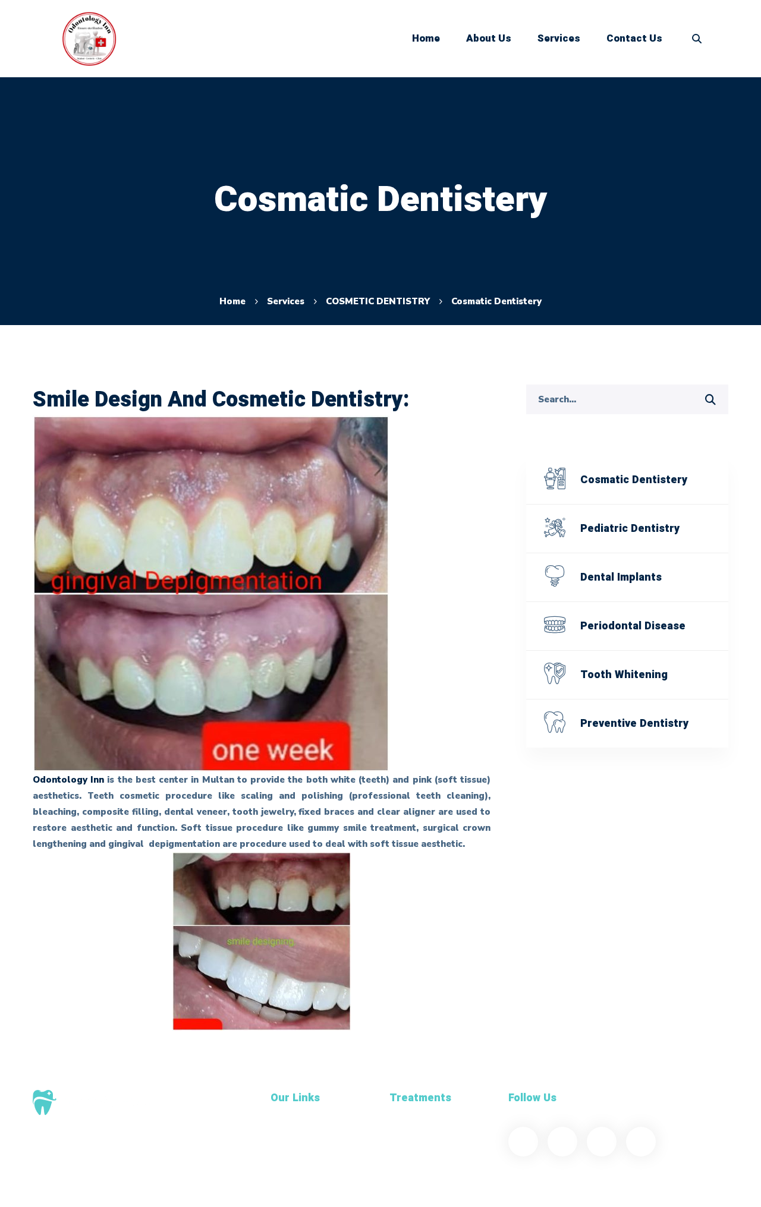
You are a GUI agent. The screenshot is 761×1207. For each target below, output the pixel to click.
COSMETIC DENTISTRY (378, 301)
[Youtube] (602, 1141)
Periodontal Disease (632, 626)
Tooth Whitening (624, 675)
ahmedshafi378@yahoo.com (95, 1167)
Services (285, 301)
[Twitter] (562, 1141)
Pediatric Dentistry (630, 529)
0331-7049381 (64, 1181)
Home (232, 301)
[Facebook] (523, 1141)
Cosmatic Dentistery (633, 480)
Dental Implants (621, 577)
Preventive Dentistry (634, 724)
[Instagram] (641, 1141)
